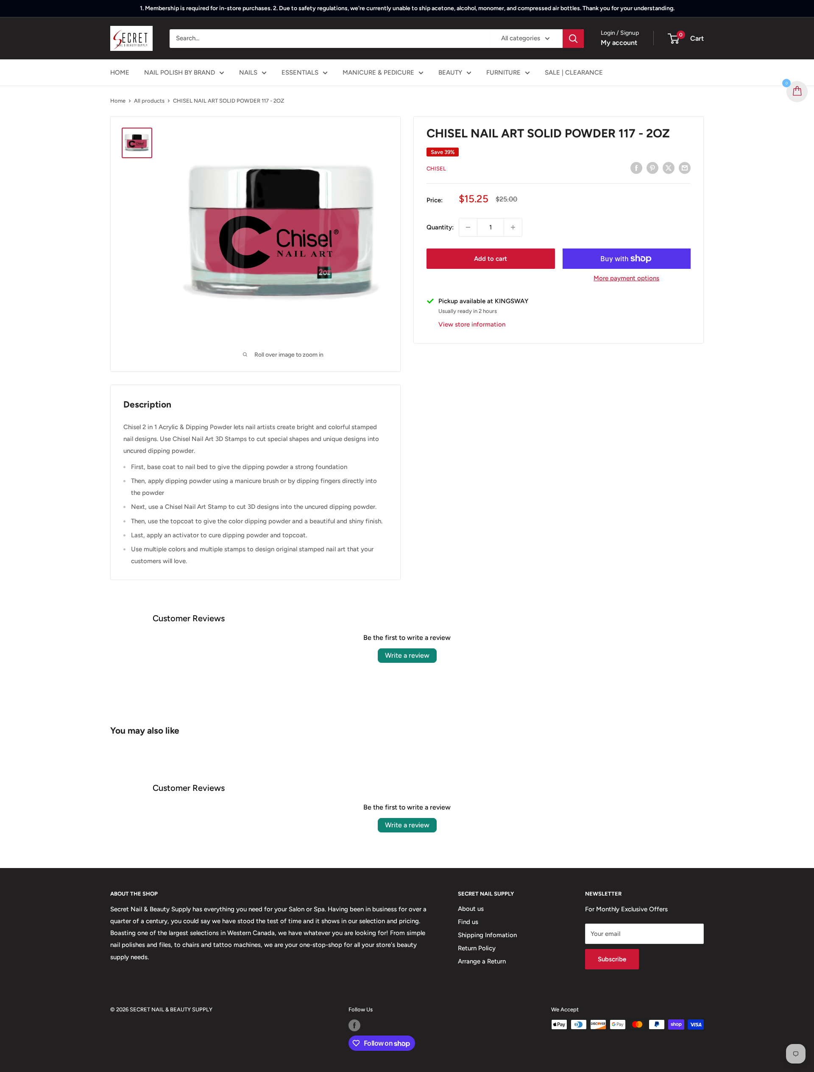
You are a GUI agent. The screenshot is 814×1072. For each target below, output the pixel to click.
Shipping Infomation (487, 935)
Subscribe (612, 959)
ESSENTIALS (300, 72)
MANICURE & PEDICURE (378, 72)
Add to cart (490, 258)
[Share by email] (685, 168)
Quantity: (440, 227)
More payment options (626, 278)
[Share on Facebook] (636, 168)
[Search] (573, 38)
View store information (471, 324)
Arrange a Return (482, 961)
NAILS (248, 72)
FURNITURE (503, 72)
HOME (119, 72)
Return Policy (477, 948)
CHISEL (436, 168)
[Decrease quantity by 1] (468, 227)
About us (471, 909)
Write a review (407, 655)
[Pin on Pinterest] (652, 168)
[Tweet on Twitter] (669, 168)
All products (149, 101)
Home (117, 101)
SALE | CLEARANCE (574, 72)
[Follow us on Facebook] (354, 1025)
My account (619, 43)
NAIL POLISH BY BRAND (179, 72)
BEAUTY (450, 72)
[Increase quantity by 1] (513, 227)
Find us (468, 922)
